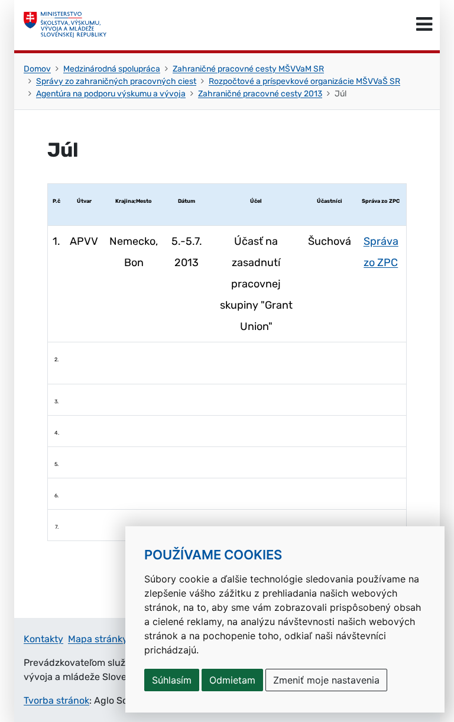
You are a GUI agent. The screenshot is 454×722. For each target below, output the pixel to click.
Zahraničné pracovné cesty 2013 (260, 94)
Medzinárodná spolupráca (111, 69)
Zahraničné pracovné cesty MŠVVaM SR (248, 69)
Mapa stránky (98, 639)
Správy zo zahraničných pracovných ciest (116, 81)
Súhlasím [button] (172, 680)
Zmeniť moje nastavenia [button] (326, 680)
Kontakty (43, 639)
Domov (37, 69)
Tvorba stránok (56, 700)
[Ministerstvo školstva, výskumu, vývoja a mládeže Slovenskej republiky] (65, 25)
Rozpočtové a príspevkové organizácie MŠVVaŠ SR (304, 81)
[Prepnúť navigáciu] (424, 25)
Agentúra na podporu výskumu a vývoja (111, 94)
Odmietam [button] (232, 680)
